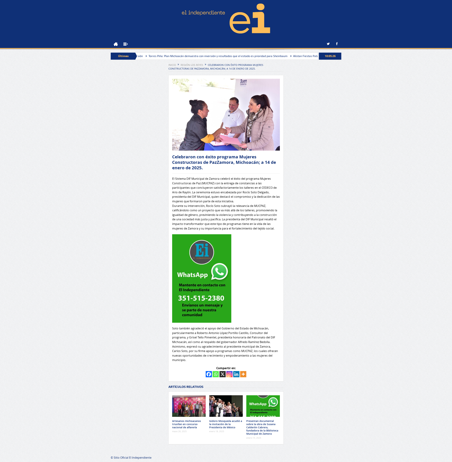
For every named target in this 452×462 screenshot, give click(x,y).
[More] (243, 374)
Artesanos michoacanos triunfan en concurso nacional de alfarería (186, 424)
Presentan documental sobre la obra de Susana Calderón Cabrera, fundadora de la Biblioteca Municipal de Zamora (262, 427)
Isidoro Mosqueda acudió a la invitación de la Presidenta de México (225, 424)
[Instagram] (229, 374)
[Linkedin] (236, 374)
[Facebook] (209, 374)
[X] (222, 374)
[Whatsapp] (216, 374)
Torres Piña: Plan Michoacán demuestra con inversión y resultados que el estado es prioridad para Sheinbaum (196, 56)
